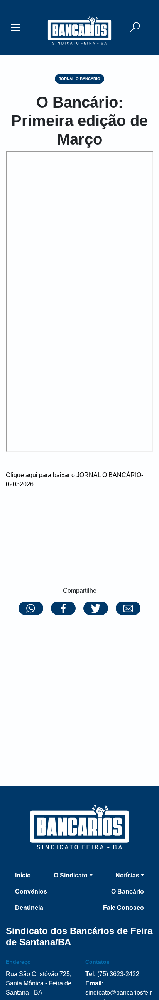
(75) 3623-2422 (118, 974)
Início (23, 875)
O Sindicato (71, 875)
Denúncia (29, 907)
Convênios (31, 891)
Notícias (127, 875)
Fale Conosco (123, 907)
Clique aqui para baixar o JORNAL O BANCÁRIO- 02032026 (74, 479)
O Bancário (127, 891)
